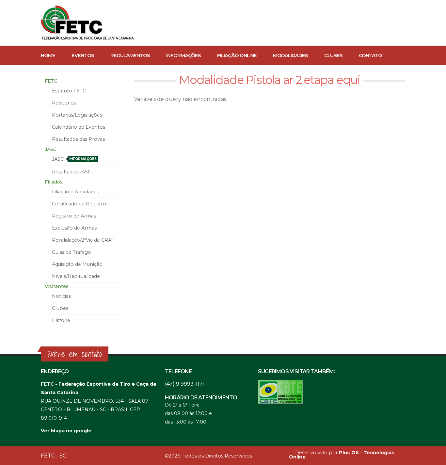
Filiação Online (237, 55)
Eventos (83, 55)
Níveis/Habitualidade (76, 276)
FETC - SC (53, 456)
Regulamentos (130, 55)
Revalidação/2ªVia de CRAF (83, 240)
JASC (74, 159)
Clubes (333, 55)
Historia (61, 320)
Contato (370, 55)
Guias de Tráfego (71, 252)
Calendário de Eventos (78, 127)
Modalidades (290, 55)
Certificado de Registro (79, 204)
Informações (183, 55)
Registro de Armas (74, 216)
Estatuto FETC (69, 91)
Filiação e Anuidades (75, 192)
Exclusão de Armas (74, 228)
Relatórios (64, 103)
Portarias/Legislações (77, 115)
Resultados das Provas (78, 139)
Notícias (61, 296)
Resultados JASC (71, 172)
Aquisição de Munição (77, 264)
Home (48, 55)
